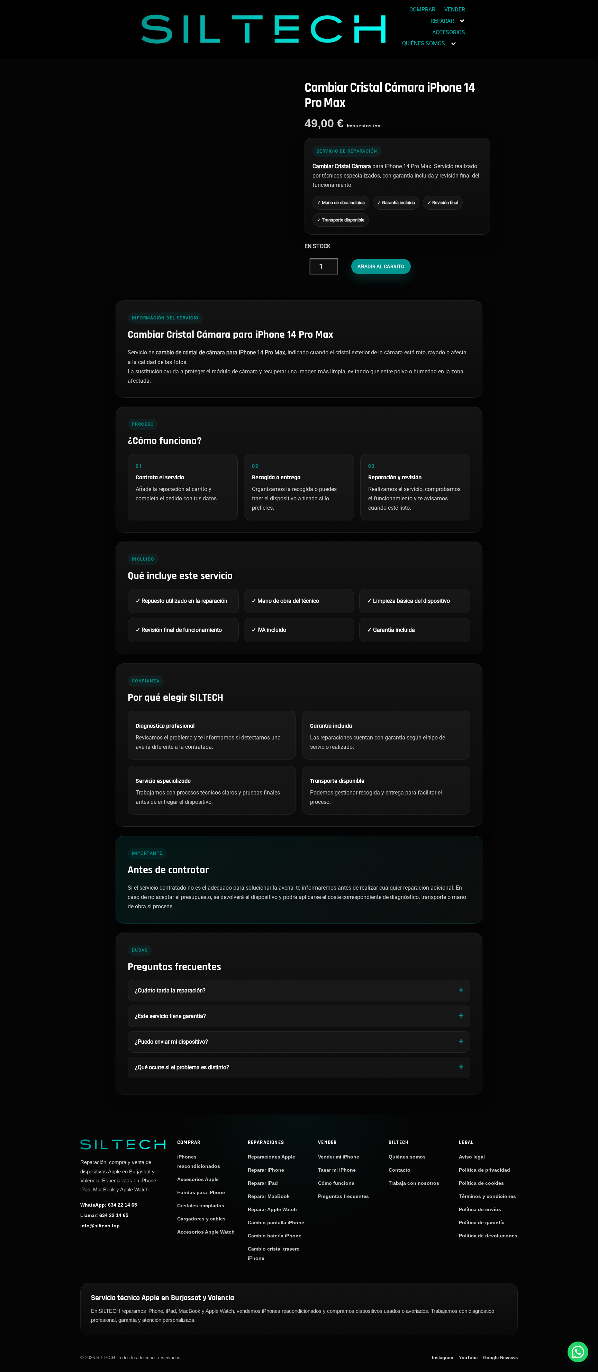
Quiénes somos (407, 1157)
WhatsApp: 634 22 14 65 (108, 1205)
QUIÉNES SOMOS (423, 43)
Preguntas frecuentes (343, 1196)
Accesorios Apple (198, 1179)
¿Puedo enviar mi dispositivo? (171, 1041)
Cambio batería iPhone (274, 1235)
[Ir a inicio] (122, 1144)
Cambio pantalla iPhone (276, 1222)
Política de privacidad (484, 1170)
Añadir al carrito (381, 266)
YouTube (468, 1357)
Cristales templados (200, 1205)
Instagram (442, 1357)
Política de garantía (482, 1222)
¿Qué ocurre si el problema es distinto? (182, 1067)
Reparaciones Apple (271, 1157)
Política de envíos (480, 1209)
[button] (578, 1352)
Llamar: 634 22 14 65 (104, 1215)
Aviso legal (472, 1157)
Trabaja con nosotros (414, 1183)
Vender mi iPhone (338, 1157)
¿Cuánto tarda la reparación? (170, 990)
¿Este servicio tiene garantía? (170, 1016)
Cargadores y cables (201, 1218)
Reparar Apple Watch (272, 1209)
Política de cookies (481, 1183)
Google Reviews (500, 1357)
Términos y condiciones (487, 1196)
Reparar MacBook (269, 1196)
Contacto (399, 1170)
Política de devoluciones (488, 1235)
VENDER (454, 9)
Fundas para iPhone (201, 1192)
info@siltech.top (100, 1225)
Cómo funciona (336, 1183)
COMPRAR (422, 9)
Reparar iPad (263, 1183)
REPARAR (442, 21)
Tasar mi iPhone (337, 1170)
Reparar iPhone (266, 1170)
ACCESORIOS (448, 32)
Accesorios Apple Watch (206, 1232)
